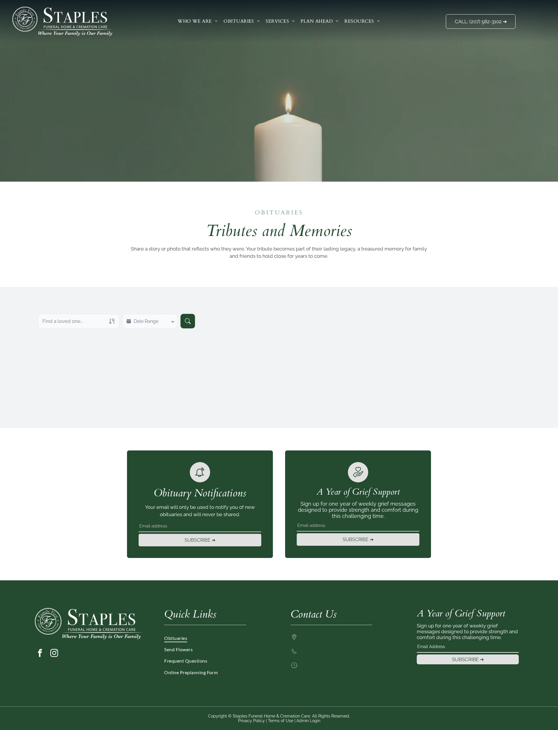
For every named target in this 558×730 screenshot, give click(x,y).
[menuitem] (198, 21)
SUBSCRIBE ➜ (200, 540)
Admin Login (308, 720)
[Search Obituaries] (187, 321)
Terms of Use (280, 720)
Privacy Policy (251, 720)
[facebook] (39, 654)
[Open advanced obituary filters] (112, 321)
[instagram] (54, 654)
